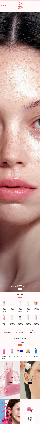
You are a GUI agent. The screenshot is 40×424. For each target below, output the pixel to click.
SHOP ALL (20, 345)
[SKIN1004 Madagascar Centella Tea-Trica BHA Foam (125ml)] (36, 318)
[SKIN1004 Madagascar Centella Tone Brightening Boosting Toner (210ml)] (20, 303)
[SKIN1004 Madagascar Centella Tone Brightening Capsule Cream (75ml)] (28, 303)
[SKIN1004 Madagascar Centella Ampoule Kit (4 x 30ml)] (12, 303)
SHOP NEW (20, 297)
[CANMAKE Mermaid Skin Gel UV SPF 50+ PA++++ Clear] (12, 351)
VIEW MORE (10, 382)
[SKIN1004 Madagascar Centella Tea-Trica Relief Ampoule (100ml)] (20, 318)
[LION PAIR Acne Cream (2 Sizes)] (20, 351)
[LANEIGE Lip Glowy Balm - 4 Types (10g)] (36, 303)
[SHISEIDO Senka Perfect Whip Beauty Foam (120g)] (36, 351)
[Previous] (1, 152)
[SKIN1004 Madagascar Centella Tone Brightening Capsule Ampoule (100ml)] (4, 303)
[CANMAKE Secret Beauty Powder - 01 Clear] (28, 351)
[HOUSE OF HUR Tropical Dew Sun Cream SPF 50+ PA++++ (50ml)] (4, 351)
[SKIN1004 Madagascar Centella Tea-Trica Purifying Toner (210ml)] (28, 318)
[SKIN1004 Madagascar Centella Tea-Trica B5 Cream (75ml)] (12, 318)
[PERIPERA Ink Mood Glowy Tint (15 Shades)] (4, 318)
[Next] (39, 152)
